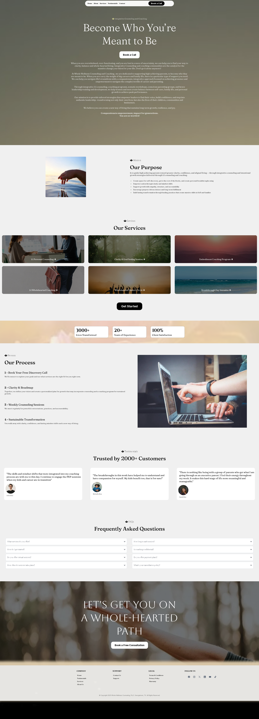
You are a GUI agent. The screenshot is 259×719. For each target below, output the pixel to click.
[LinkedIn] (204, 676)
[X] (199, 676)
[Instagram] (194, 676)
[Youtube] (210, 676)
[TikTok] (215, 676)
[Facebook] (189, 676)
